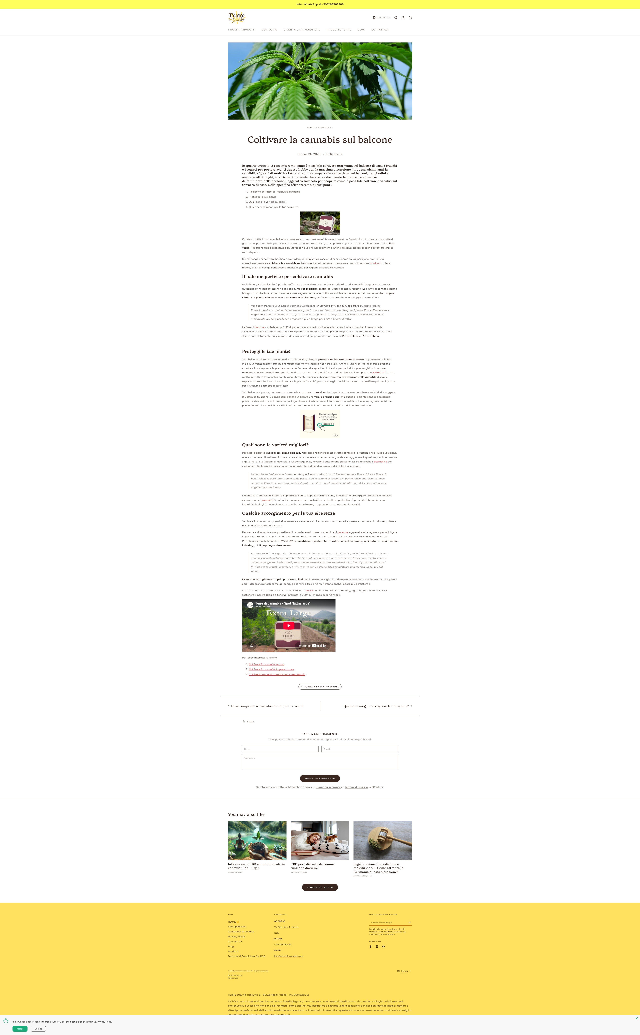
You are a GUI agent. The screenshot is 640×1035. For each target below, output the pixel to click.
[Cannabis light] (320, 223)
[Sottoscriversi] (410, 922)
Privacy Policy (237, 936)
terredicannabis (243, 971)
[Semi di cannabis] (320, 424)
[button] (396, 17)
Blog (231, 946)
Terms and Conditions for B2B (247, 956)
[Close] (636, 1018)
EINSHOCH (233, 978)
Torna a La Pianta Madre (322, 686)
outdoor (375, 263)
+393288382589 (282, 944)
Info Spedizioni (237, 926)
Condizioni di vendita (241, 931)
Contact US (235, 941)
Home (310, 128)
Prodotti (233, 951)
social (309, 590)
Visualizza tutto (320, 887)
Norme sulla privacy (328, 787)
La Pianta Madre (323, 128)
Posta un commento (320, 778)
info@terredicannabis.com (288, 956)
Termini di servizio (356, 787)
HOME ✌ (234, 921)
